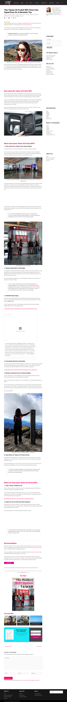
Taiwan (23, 14)
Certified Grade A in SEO (38, 695)
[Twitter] (6, 17)
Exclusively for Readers (23, 696)
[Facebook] (4, 17)
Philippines (48, 113)
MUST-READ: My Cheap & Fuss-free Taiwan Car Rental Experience (19, 498)
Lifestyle (47, 129)
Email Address (49, 39)
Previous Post (7, 646)
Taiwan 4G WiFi (31, 23)
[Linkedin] (13, 17)
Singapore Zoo (48, 58)
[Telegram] (15, 17)
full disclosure (22, 572)
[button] (61, 2)
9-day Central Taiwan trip (26, 24)
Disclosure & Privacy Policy (8, 695)
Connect (26, 558)
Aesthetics (48, 128)
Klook (22, 16)
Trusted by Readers (37, 693)
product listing (11, 215)
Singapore (47, 114)
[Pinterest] (8, 17)
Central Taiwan (12, 16)
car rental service (16, 558)
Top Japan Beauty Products (50, 134)
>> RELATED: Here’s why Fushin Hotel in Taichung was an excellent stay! (20, 369)
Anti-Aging (48, 132)
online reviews (13, 148)
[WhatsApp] (11, 17)
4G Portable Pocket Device (22, 107)
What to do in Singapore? (50, 74)
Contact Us (48, 160)
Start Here (20, 693)
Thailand (47, 117)
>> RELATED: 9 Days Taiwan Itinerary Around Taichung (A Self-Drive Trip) (20, 308)
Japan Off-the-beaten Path (50, 69)
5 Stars (20, 14)
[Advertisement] (23, 81)
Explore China (48, 66)
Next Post (39, 646)
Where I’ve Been (49, 118)
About (47, 156)
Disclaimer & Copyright (50, 159)
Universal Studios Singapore (50, 55)
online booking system (27, 531)
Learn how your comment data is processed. (30, 680)
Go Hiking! (48, 70)
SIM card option (35, 552)
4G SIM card (34, 286)
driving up (20, 299)
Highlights (18, 16)
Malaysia (47, 112)
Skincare (47, 125)
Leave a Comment (8, 14)
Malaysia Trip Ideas (49, 71)
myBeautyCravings (14, 357)
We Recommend (21, 695)
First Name (48, 43)
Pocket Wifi (28, 285)
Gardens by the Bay (49, 59)
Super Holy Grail (49, 133)
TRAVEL (27, 14)
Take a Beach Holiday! (49, 67)
